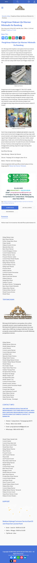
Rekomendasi (10, 211)
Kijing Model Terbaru (9, 358)
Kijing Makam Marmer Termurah (12, 490)
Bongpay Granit (7, 470)
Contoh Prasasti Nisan (9, 381)
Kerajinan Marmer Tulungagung (12, 284)
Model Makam (7, 364)
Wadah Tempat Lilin (8, 375)
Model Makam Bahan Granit (11, 484)
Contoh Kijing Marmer (9, 488)
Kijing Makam (6, 342)
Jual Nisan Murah (7, 480)
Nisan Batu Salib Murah (9, 460)
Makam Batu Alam (8, 486)
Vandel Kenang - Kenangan (10, 399)
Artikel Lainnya (27, 207)
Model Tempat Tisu (8, 379)
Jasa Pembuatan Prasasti (10, 391)
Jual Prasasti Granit (8, 458)
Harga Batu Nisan (8, 280)
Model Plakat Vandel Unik (10, 439)
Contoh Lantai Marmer (9, 350)
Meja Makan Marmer (9, 393)
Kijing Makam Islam (8, 237)
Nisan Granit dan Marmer (10, 276)
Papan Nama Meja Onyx (9, 368)
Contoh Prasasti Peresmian (10, 272)
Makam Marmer (7, 270)
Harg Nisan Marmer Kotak (10, 494)
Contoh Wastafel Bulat (9, 352)
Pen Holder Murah (8, 366)
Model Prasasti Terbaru (9, 383)
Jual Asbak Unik (7, 354)
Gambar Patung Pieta (9, 370)
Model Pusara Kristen (9, 292)
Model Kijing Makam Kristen (11, 360)
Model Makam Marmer (9, 346)
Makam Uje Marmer (8, 201)
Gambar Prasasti (7, 282)
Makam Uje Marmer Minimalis (17, 166)
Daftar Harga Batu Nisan (10, 241)
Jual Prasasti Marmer (9, 455)
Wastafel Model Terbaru (10, 356)
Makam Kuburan (7, 278)
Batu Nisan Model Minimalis (11, 286)
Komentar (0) (10, 207)
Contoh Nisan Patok (8, 466)
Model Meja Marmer (8, 395)
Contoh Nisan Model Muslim (11, 258)
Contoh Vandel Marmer (9, 253)
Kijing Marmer (7, 464)
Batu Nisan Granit (8, 468)
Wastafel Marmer (8, 274)
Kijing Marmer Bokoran (9, 344)
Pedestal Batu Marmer (9, 290)
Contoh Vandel (7, 441)
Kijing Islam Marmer (8, 266)
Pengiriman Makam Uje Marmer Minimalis (23, 201)
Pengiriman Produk (11, 30)
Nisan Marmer (7, 451)
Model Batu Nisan (8, 447)
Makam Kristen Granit (9, 492)
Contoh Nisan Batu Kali (9, 443)
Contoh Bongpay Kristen (10, 251)
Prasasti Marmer (7, 387)
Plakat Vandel (6, 243)
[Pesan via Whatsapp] (23, 2)
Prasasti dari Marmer (9, 389)
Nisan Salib (6, 457)
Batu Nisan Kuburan (8, 474)
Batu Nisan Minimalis (9, 260)
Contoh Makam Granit (9, 264)
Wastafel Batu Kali (8, 247)
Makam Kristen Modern (9, 496)
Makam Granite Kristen (9, 245)
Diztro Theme (11, 555)
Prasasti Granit (7, 453)
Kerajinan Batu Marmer (9, 371)
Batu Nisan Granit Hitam (10, 445)
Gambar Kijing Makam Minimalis (12, 362)
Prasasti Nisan (7, 268)
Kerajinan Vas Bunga (8, 373)
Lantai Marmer (7, 348)
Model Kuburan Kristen (9, 472)
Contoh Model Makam (9, 478)
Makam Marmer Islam (9, 255)
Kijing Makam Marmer (9, 262)
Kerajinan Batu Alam (8, 377)
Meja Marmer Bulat (8, 397)
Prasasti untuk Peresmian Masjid (12, 385)
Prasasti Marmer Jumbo (9, 257)
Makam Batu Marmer (9, 288)
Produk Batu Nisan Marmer (10, 476)
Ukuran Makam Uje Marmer (7, 203)
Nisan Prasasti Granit (9, 482)
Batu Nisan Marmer (8, 239)
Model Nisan (6, 294)
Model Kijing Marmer (9, 462)
